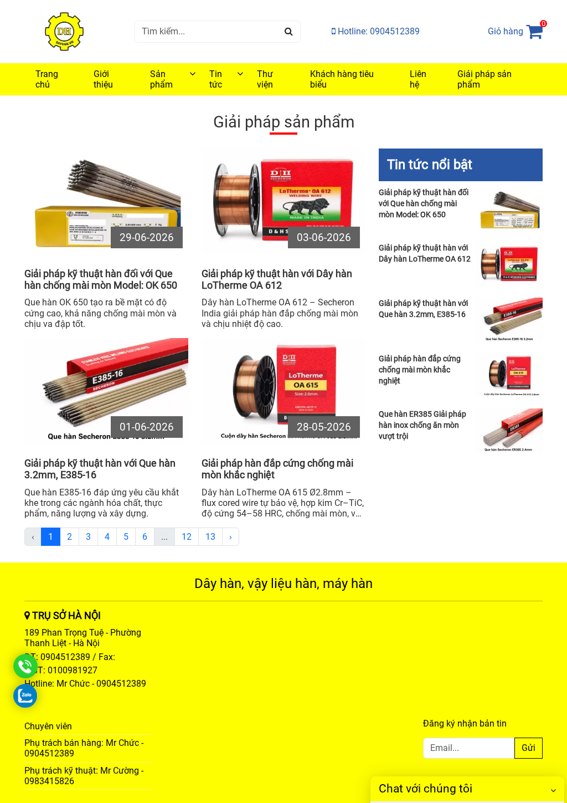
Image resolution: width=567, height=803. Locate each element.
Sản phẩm (161, 79)
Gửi (528, 748)
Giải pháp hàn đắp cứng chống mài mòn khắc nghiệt (277, 469)
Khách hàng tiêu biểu (342, 79)
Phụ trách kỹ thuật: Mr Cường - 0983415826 (83, 775)
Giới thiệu (103, 79)
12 (187, 536)
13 (210, 536)
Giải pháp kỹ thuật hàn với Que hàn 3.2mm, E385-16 (100, 469)
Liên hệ (418, 79)
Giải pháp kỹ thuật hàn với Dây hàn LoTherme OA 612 (277, 279)
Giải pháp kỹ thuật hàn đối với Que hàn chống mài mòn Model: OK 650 (100, 279)
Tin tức (215, 79)
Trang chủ (46, 79)
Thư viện (265, 79)
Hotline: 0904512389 (378, 31)
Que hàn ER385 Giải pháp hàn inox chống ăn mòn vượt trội (422, 425)
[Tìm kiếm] (288, 31)
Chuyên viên (48, 726)
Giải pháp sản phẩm (484, 79)
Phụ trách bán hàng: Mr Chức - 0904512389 (83, 748)
